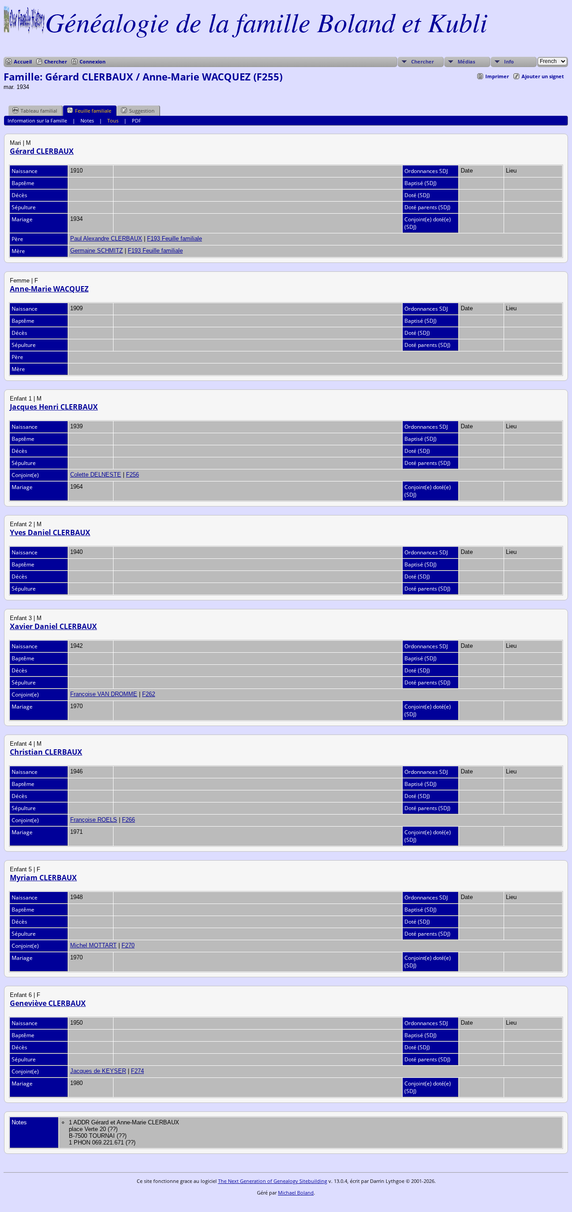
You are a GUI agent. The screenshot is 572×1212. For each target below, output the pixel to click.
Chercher (55, 61)
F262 (148, 694)
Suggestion (142, 110)
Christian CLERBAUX (46, 752)
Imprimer (497, 76)
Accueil (23, 61)
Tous (112, 120)
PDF (136, 120)
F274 (137, 1071)
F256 (132, 474)
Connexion (92, 61)
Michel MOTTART (93, 945)
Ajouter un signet (543, 76)
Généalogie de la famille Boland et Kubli (266, 21)
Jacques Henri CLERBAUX (54, 407)
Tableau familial (39, 110)
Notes (87, 120)
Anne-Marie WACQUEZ (49, 289)
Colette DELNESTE (95, 474)
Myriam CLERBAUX (43, 878)
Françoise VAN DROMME (103, 694)
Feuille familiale (93, 110)
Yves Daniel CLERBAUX (50, 532)
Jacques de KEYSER (98, 1071)
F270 (128, 945)
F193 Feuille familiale (174, 238)
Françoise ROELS (93, 819)
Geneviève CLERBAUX (48, 1003)
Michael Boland (296, 1192)
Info (509, 61)
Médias (466, 61)
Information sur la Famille (37, 120)
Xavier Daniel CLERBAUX (53, 626)
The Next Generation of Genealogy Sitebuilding (272, 1181)
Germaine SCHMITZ (96, 250)
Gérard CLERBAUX (42, 151)
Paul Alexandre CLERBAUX (106, 238)
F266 (128, 819)
